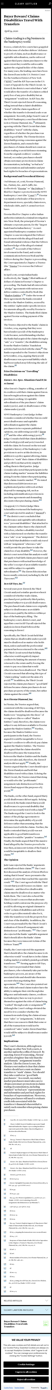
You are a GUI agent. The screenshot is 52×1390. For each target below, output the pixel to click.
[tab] (26, 1300)
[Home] (26, 4)
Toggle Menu (2, 3)
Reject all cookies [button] (26, 1379)
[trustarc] (43, 1388)
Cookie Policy (8, 1388)
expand (46, 1300)
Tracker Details (19, 1388)
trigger (46, 1310)
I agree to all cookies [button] (26, 1372)
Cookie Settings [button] (26, 1364)
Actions (47, 10)
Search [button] (50, 3)
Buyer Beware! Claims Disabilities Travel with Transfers (15, 1324)
